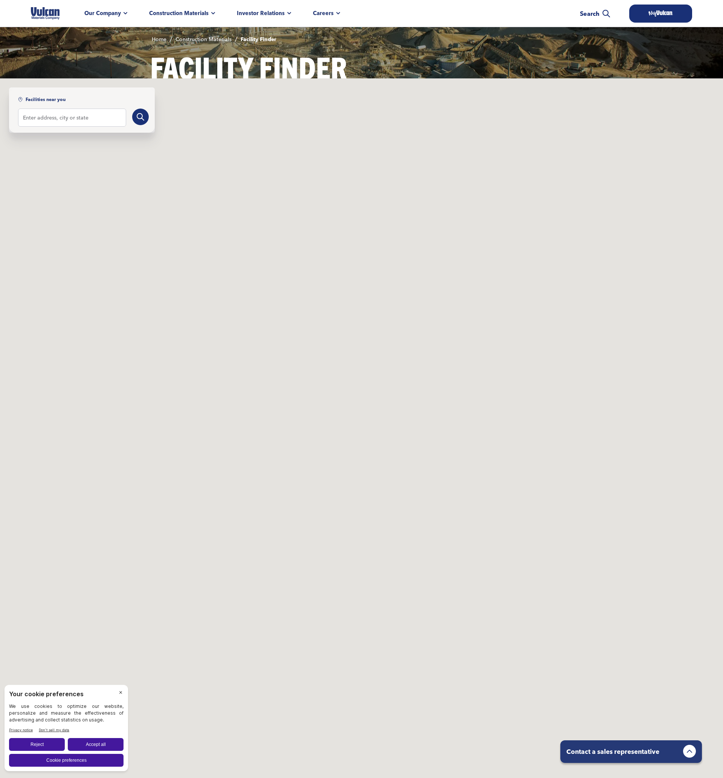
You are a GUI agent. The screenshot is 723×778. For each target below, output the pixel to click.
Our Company (102, 13)
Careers (323, 13)
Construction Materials (179, 13)
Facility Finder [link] (258, 39)
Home (159, 39)
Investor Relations (261, 13)
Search (589, 13)
